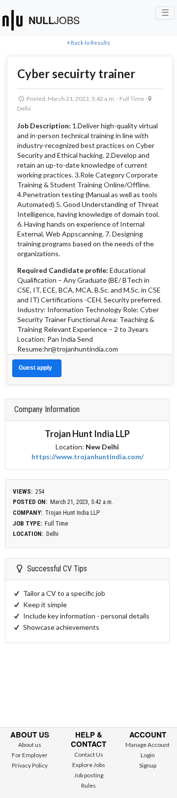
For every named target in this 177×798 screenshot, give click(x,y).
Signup (147, 765)
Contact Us (88, 754)
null (54, 20)
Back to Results (90, 42)
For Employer (30, 755)
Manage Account (147, 744)
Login (148, 755)
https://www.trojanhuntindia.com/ (87, 456)
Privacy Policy (30, 765)
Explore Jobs (88, 764)
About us (29, 744)
